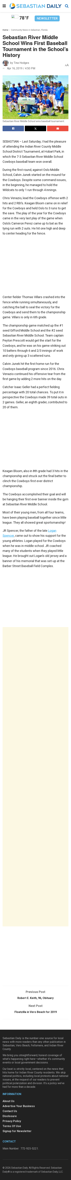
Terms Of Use (12, 1126)
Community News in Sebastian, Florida (29, 30)
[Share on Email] (57, 128)
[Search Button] (66, 6)
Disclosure (10, 1116)
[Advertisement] (35, 776)
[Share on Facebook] (13, 128)
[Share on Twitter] (35, 128)
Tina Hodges (21, 62)
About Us (8, 1101)
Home (5, 30)
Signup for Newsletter (17, 1131)
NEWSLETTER (47, 18)
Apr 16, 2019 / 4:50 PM (21, 68)
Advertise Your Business (19, 1106)
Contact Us (10, 1111)
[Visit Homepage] (35, 6)
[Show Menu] (4, 6)
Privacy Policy (12, 1121)
